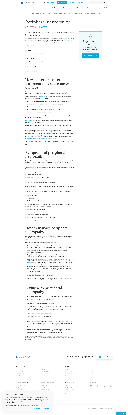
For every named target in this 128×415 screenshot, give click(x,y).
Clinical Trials (44, 378)
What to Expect (19, 371)
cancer (69, 38)
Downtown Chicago (20, 385)
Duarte (91, 373)
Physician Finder (69, 371)
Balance (49, 13)
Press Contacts (68, 396)
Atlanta (91, 369)
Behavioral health (57, 13)
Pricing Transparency (70, 378)
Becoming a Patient (21, 367)
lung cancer (35, 138)
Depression (93, 13)
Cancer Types (44, 369)
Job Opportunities (69, 391)
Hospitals (92, 367)
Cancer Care (44, 367)
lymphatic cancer (43, 138)
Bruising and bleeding (77, 13)
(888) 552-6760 (51, 2)
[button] (105, 2)
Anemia (32, 13)
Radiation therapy (29, 120)
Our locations (55, 7)
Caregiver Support (69, 389)
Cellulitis (86, 13)
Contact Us (67, 394)
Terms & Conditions (92, 408)
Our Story (67, 385)
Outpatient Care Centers (22, 382)
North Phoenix (19, 389)
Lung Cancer (44, 387)
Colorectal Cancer (45, 389)
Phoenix (91, 378)
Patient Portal (68, 369)
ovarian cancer (52, 138)
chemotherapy (42, 96)
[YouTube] (111, 385)
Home (26, 18)
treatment (33, 40)
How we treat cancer (43, 7)
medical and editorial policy (44, 26)
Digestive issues (102, 13)
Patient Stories (68, 387)
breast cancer (28, 138)
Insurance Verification (70, 373)
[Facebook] (91, 385)
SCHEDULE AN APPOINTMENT (77, 2)
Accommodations (20, 373)
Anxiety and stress (40, 13)
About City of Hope (70, 382)
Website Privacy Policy (102, 408)
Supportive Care (44, 376)
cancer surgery (49, 125)
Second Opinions (20, 376)
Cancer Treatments (45, 371)
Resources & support (82, 7)
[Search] (98, 2)
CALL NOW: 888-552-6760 (90, 55)
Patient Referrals (69, 376)
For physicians (95, 7)
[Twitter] (97, 385)
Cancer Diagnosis (45, 373)
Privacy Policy (35, 405)
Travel (17, 378)
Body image (67, 13)
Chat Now (105, 357)
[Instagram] (104, 385)
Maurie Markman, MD (29, 27)
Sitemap (110, 408)
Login (105, 7)
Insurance (18, 369)
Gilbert (17, 387)
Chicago (91, 371)
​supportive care (33, 18)
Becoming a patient (68, 7)
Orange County (93, 376)
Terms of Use (25, 405)
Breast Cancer (44, 385)
